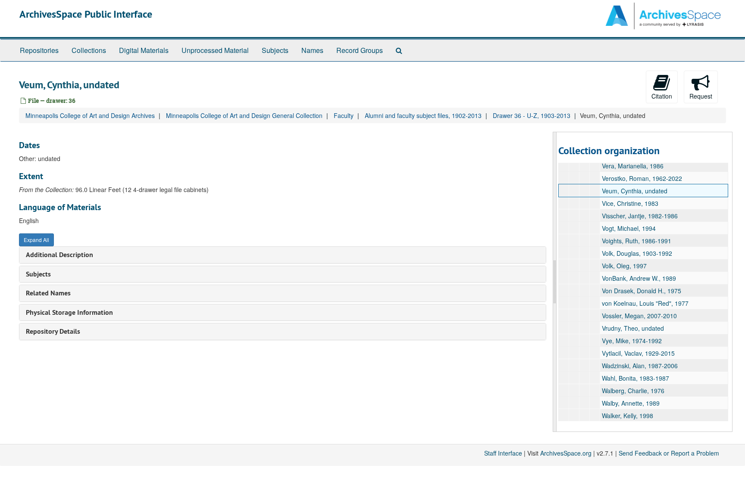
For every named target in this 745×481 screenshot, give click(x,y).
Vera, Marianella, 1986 (633, 165)
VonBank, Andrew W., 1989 (639, 278)
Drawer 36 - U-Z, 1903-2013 (531, 115)
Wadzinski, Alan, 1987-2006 (640, 365)
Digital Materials (144, 50)
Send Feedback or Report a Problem (669, 453)
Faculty (344, 115)
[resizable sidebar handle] (555, 281)
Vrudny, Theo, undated (633, 328)
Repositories (39, 50)
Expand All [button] (36, 239)
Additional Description (59, 254)
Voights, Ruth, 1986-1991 (636, 240)
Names (312, 50)
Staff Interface (503, 453)
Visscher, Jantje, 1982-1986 (640, 215)
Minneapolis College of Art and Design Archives (90, 115)
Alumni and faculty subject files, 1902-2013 (423, 115)
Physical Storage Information (69, 312)
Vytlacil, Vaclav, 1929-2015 (638, 353)
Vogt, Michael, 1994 (629, 228)
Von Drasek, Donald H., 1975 (641, 290)
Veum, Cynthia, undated (634, 190)
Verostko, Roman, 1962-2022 (642, 178)
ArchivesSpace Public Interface (85, 14)
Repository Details (53, 331)
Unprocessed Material (215, 50)
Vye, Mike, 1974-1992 (632, 340)
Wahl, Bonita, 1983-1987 (635, 378)
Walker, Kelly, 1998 (627, 415)
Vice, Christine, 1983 (630, 203)
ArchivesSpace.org (566, 453)
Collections (89, 50)
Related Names (48, 293)
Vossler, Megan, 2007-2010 (639, 315)
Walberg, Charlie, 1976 (633, 390)
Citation (661, 96)
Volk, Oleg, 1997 (624, 265)
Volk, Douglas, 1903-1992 (637, 253)
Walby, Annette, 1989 (631, 403)
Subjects (275, 50)
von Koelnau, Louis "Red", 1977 (645, 303)
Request (700, 96)
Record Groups (359, 50)
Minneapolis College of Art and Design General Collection (244, 115)
